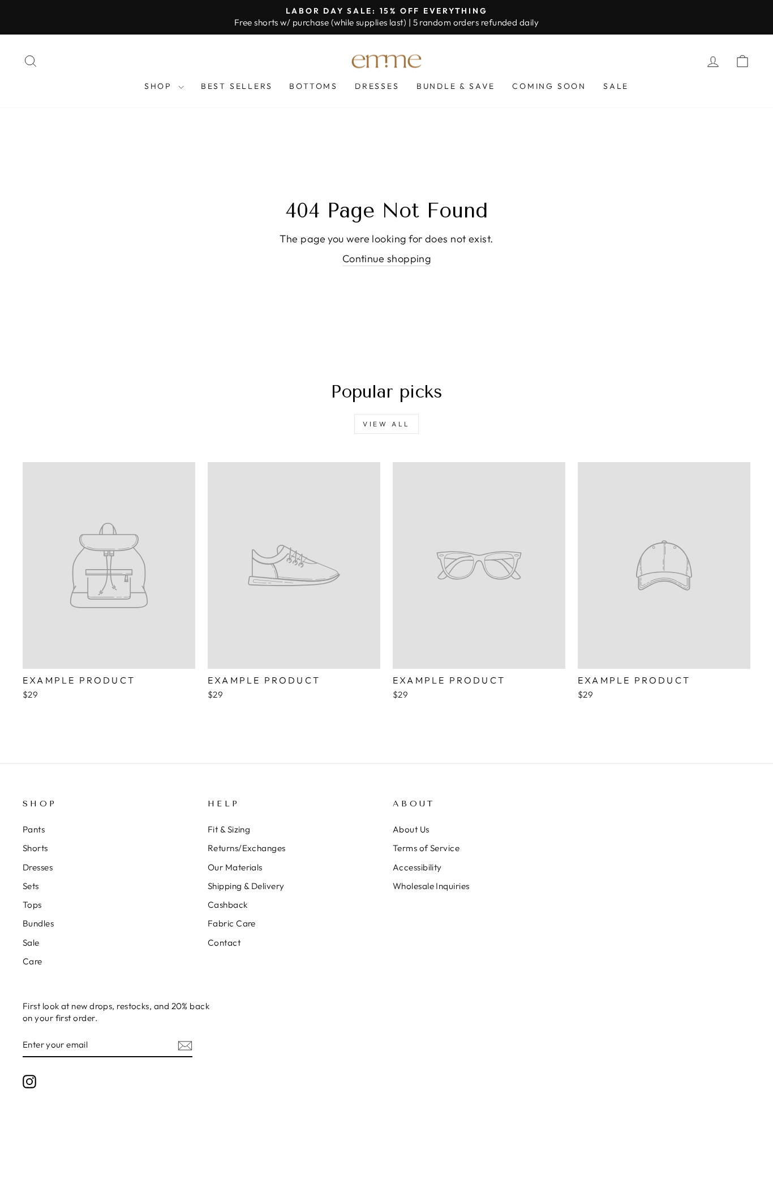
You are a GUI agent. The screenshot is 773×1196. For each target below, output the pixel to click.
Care (32, 961)
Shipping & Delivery (246, 886)
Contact (224, 942)
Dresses (377, 86)
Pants (34, 829)
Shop (159, 86)
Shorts (35, 848)
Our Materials (235, 867)
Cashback (228, 904)
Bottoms (313, 86)
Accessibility (417, 867)
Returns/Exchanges (247, 848)
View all (386, 424)
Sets (31, 886)
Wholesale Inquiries (431, 886)
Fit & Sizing (229, 829)
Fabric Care (232, 923)
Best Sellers (237, 86)
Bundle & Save (455, 86)
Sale (616, 86)
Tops (32, 904)
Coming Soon (549, 86)
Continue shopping (386, 258)
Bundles (38, 923)
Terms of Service (426, 848)
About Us (411, 829)
